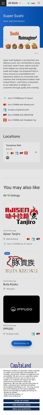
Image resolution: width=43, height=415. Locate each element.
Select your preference (21, 409)
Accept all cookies (21, 401)
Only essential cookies (21, 405)
